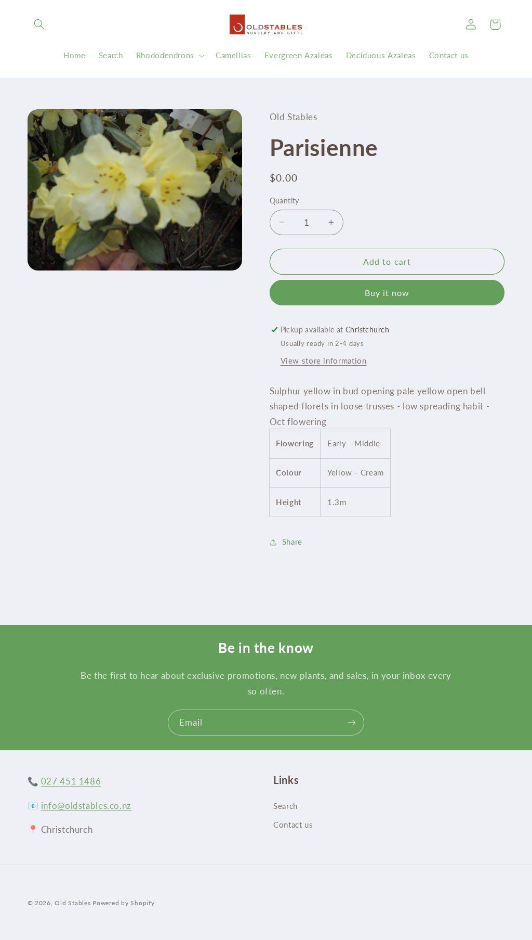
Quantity (284, 201)
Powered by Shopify (123, 902)
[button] (39, 24)
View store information (324, 360)
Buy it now (387, 293)
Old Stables (72, 902)
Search (285, 805)
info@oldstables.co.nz (86, 805)
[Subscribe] (352, 722)
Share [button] (292, 541)
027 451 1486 (71, 781)
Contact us (293, 824)
